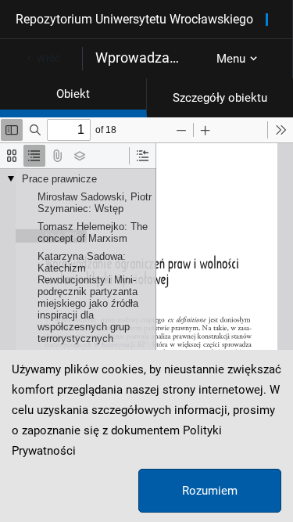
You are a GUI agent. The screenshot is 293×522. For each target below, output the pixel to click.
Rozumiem (210, 491)
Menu (230, 59)
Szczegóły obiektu (220, 98)
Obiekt (73, 94)
